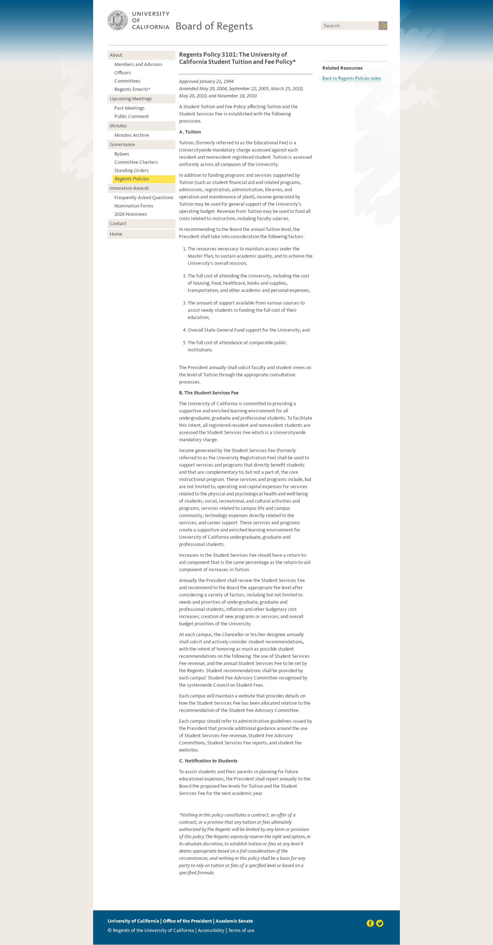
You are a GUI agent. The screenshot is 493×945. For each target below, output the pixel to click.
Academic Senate (234, 921)
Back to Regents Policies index (351, 78)
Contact (118, 223)
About (116, 55)
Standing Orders (131, 170)
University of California (133, 921)
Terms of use (241, 930)
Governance (122, 144)
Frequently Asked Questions (144, 197)
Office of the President (187, 921)
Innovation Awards (129, 188)
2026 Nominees (130, 214)
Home (116, 234)
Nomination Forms (133, 206)
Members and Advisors (138, 64)
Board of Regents (214, 26)
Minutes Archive (131, 135)
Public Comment (131, 116)
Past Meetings (129, 108)
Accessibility (211, 930)
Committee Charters (136, 162)
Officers (122, 73)
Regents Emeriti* (132, 89)
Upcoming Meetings (131, 99)
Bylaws (121, 154)
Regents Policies (131, 179)
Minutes (118, 126)
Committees (127, 81)
